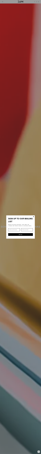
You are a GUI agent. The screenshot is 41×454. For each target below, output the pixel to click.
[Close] (33, 216)
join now (20, 234)
